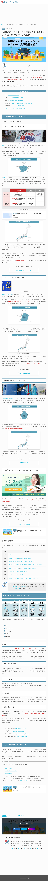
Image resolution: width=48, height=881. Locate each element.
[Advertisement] (24, 15)
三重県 (21, 568)
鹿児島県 (34, 578)
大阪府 (10, 568)
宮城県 (21, 558)
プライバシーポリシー (25, 780)
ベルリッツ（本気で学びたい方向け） (16, 97)
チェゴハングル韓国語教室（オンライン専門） (21, 103)
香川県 (14, 574)
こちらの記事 (17, 588)
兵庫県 (14, 568)
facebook (17, 828)
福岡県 (10, 578)
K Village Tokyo (14, 586)
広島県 (10, 571)
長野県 (37, 564)
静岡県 (14, 564)
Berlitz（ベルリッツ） (7, 294)
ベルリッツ (23, 586)
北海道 (10, 554)
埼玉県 (18, 561)
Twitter (24, 828)
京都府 (17, 568)
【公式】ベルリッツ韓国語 (24, 373)
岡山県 (14, 571)
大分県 (25, 578)
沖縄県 (37, 578)
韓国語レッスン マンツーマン (13, 815)
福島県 (29, 558)
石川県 (25, 564)
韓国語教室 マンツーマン (24, 815)
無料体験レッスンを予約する (21, 728)
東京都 (10, 561)
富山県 (21, 564)
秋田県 (17, 558)
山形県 (25, 558)
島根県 (21, 571)
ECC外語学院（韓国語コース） (9, 398)
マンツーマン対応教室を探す (17, 105)
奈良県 (29, 568)
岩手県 (14, 558)
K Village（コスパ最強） (13, 95)
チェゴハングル (23, 878)
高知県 (21, 574)
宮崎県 (29, 578)
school (3, 28)
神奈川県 (14, 561)
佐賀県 (14, 578)
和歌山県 (34, 568)
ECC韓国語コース (24, 462)
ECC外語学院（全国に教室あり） (15, 100)
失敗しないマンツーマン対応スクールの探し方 (15, 108)
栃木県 (30, 561)
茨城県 (26, 561)
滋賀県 (25, 568)
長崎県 (17, 578)
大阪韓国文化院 (8, 773)
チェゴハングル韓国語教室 (24, 524)
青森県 (10, 558)
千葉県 (22, 561)
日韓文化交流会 (8, 768)
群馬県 (34, 561)
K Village (4, 145)
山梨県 (33, 564)
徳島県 (10, 574)
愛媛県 (17, 574)
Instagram (31, 828)
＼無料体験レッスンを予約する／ (24, 270)
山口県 (25, 571)
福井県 (29, 564)
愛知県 (10, 564)
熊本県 (21, 578)
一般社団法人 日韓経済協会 (11, 771)
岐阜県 (40, 564)
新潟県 (17, 564)
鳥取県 (17, 571)
